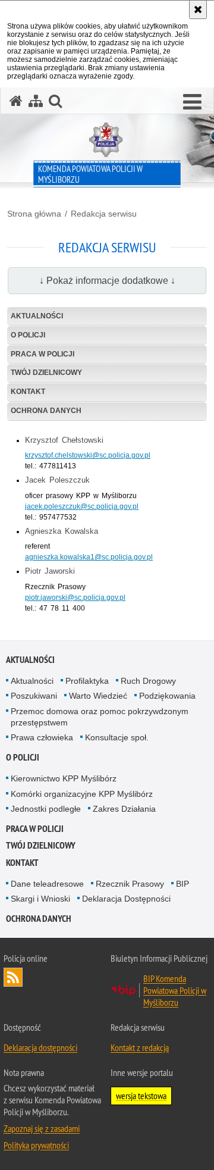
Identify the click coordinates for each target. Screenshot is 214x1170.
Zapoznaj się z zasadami (42, 1128)
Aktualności (37, 316)
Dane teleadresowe (47, 884)
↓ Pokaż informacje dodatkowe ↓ (107, 281)
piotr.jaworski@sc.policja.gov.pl (75, 597)
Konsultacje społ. (117, 737)
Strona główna (34, 213)
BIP (182, 884)
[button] (192, 102)
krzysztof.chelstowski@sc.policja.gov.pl (87, 455)
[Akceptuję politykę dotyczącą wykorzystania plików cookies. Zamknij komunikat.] (198, 9)
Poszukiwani (34, 695)
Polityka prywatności (36, 1145)
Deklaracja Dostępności (126, 898)
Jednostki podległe (46, 809)
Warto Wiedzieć (98, 695)
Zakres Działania (124, 809)
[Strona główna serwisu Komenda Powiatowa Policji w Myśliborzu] (16, 100)
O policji (28, 335)
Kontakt (28, 391)
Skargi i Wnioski (40, 898)
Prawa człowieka (42, 737)
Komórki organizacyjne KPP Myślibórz (82, 794)
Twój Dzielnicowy (46, 372)
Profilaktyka (87, 681)
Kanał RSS (13, 977)
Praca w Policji (42, 354)
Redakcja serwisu (104, 213)
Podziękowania (167, 695)
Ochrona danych (46, 410)
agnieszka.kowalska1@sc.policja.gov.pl (89, 557)
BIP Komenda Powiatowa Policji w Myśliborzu (174, 990)
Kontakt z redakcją (140, 1047)
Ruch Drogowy (148, 681)
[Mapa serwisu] (36, 100)
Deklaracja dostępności (40, 1047)
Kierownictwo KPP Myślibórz (64, 778)
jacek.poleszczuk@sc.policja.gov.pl (82, 506)
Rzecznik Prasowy (130, 884)
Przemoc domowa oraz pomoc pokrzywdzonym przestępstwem (99, 716)
